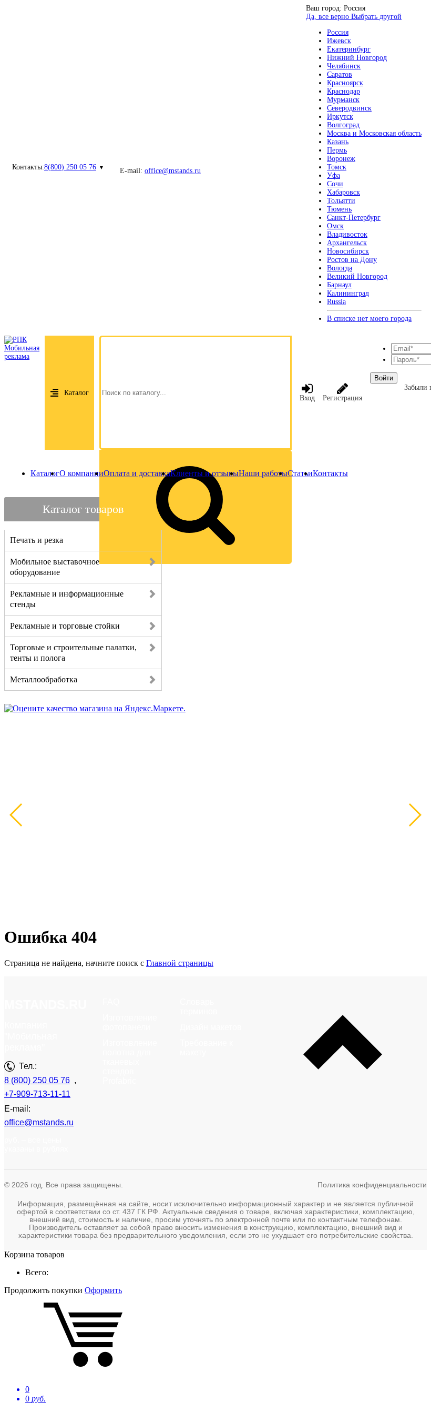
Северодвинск (349, 108)
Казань (337, 142)
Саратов (339, 74)
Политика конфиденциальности (372, 1185)
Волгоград (343, 125)
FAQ (110, 1001)
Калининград (348, 293)
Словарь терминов (199, 1006)
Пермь (337, 150)
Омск (335, 226)
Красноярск (345, 83)
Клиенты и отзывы (204, 473)
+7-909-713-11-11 (37, 1094)
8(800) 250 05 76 (70, 167)
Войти (383, 378)
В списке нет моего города (369, 318)
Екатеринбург (349, 49)
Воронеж (341, 159)
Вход (307, 398)
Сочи (335, 184)
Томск (336, 167)
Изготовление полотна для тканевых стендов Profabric (129, 1061)
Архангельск (347, 243)
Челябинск (344, 66)
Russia (336, 302)
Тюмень (339, 209)
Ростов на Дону (352, 260)
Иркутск (340, 116)
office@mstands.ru (173, 171)
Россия (337, 32)
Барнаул (339, 285)
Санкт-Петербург (354, 217)
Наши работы (263, 473)
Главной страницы (179, 963)
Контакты (330, 473)
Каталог (76, 393)
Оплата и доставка (137, 473)
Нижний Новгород (357, 58)
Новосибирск (348, 251)
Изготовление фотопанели (129, 1022)
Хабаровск (343, 192)
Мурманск (343, 100)
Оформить (103, 1290)
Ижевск (339, 41)
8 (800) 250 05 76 (37, 1080)
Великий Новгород (357, 276)
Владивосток (347, 234)
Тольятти (341, 201)
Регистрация (342, 398)
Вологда (339, 268)
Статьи (300, 473)
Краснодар (343, 91)
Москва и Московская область (374, 133)
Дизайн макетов (211, 1027)
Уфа (333, 175)
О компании (81, 473)
